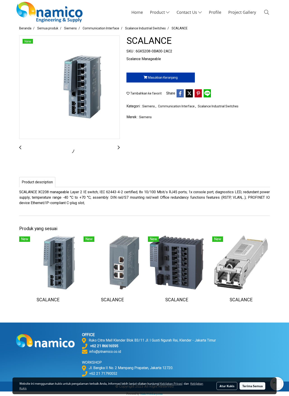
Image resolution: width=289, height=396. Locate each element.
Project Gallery (242, 12)
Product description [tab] (37, 182)
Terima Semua (252, 386)
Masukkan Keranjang (162, 77)
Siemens (149, 106)
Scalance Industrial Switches (218, 106)
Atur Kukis (226, 386)
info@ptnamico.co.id (105, 351)
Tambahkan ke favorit (146, 93)
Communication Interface (176, 106)
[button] (267, 12)
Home (137, 12)
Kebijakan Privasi (171, 383)
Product (158, 12)
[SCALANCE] (69, 87)
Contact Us (187, 12)
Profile (215, 12)
